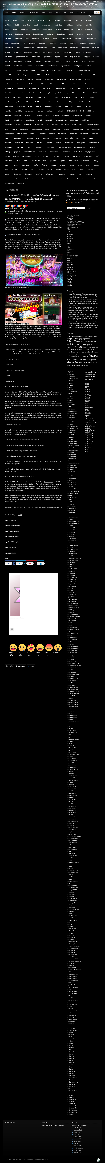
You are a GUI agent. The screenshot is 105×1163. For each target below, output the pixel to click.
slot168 (74, 124)
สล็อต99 (66, 170)
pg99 (68, 230)
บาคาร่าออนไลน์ (26, 165)
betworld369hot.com (38, 34)
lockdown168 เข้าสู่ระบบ (84, 70)
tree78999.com (46, 138)
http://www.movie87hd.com (74, 221)
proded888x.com (20, 106)
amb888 (36, 25)
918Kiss (23, 20)
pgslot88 (69, 279)
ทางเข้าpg (95, 161)
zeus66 (66, 156)
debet (6, 43)
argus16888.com (58, 25)
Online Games (33, 93)
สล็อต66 (69, 243)
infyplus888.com (49, 61)
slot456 (69, 241)
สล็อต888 (58, 170)
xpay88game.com (90, 152)
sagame (47, 115)
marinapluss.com (20, 79)
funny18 (57, 52)
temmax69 (51, 133)
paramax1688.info (92, 93)
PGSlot (83, 97)
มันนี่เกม (80, 165)
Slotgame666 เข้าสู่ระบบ (93, 124)
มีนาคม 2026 (77, 1139)
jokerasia (69, 282)
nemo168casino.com (34, 88)
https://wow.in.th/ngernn (12, 536)
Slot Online (54, 124)
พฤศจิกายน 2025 (78, 1148)
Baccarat (7, 29)
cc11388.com (35, 38)
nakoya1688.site (21, 88)
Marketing (38, 79)
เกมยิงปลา (16, 179)
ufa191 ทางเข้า (68, 138)
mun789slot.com (74, 84)
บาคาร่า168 (15, 165)
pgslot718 (91, 97)
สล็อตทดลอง (70, 267)
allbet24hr (17, 25)
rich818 (82, 111)
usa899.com (20, 147)
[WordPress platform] (98, 1161)
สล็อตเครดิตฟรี (28, 174)
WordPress (15, 1159)
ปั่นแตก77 (53, 165)
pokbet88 (80, 102)
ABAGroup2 (57, 20)
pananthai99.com (59, 93)
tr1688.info (30, 138)
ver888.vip (92, 147)
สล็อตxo (82, 170)
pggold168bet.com (65, 97)
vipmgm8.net (17, 152)
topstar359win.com (19, 138)
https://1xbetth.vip (71, 271)
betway (28, 34)
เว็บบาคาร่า (54, 179)
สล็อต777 (49, 170)
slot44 (68, 254)
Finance (53, 47)
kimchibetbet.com (52, 66)
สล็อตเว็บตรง (39, 174)
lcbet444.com (34, 70)
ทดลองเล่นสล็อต (73, 161)
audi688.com (69, 25)
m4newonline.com (68, 75)
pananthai (92, 341)
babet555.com (89, 25)
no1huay (71, 88)
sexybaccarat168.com (61, 120)
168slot (43, 12)
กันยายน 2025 (77, 1152)
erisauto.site (92, 43)
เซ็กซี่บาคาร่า (35, 179)
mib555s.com (18, 84)
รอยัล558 (88, 165)
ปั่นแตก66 (44, 165)
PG (14, 97)
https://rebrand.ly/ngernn (12, 531)
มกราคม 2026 (77, 1143)
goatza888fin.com (35, 56)
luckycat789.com (27, 75)
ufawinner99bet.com (94, 142)
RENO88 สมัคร (87, 347)
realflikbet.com (50, 111)
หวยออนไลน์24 (88, 174)
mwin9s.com (85, 84)
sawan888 (88, 115)
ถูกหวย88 (63, 161)
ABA (49, 20)
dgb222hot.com (15, 43)
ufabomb (91, 138)
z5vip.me (37, 156)
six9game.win (27, 124)
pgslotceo (49, 102)
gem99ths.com (87, 52)
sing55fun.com (85, 120)
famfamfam (38, 1159)
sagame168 (56, 115)
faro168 (18, 47)
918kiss (87, 397)
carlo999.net (8, 38)
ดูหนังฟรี (69, 236)
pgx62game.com (59, 102)
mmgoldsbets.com (30, 84)
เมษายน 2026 (77, 1136)
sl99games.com (39, 124)
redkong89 (60, 111)
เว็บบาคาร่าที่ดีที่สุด (66, 179)
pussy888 (69, 262)
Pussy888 (88, 106)
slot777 (81, 124)
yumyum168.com (26, 156)
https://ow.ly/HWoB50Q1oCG (13, 525)
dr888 (24, 43)
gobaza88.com (47, 56)
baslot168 (58, 29)
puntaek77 (79, 106)
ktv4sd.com (88, 66)
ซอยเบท (26, 161)
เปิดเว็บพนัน (45, 179)
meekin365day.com (61, 79)
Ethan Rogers (10, 201)
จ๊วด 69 (18, 161)
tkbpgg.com (95, 133)
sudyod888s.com (9, 133)
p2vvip (50, 93)
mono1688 (41, 84)
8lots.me (7, 20)
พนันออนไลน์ (62, 165)
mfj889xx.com (88, 79)
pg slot (69, 284)
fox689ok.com (17, 52)
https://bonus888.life (72, 257)
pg (86, 387)
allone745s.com (27, 25)
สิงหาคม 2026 (77, 1127)
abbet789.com (67, 20)
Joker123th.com (18, 66)
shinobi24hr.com (74, 120)
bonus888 (70, 34)
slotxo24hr (14, 129)
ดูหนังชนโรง (70, 238)
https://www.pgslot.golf (73, 227)
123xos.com (22, 12)
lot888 (18, 75)
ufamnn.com (49, 142)
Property (30, 106)
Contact (38, 1)
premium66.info (9, 106)
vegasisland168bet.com (65, 147)
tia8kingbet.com (84, 133)
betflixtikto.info (88, 29)
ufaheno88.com (19, 142)
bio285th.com (50, 34)
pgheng (76, 97)
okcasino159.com (91, 88)
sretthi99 (47, 129)
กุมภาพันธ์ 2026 (78, 1141)
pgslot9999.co (26, 102)
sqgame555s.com (37, 129)
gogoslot (69, 285)
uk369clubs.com (9, 147)
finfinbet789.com (62, 47)
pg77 (50, 97)
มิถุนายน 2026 (77, 1132)
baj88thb (15, 29)
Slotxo (6, 129)
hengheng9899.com (75, 56)
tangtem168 (33, 133)
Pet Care (7, 97)
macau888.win (92, 75)
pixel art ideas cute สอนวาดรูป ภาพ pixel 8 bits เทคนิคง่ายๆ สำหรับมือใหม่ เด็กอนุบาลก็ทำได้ (50, 4)
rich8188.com (90, 111)
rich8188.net (8, 115)
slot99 (68, 250)
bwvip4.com (80, 34)
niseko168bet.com (47, 88)
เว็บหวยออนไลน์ (91, 179)
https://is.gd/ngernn (10, 547)
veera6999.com (51, 147)
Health (65, 56)
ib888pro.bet (28, 61)
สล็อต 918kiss (15, 170)
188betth (58, 12)
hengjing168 (87, 56)
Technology (42, 133)
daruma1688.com (91, 38)
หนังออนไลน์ (72, 174)
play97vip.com (70, 102)
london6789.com (9, 75)
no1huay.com (79, 88)
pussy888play (18, 111)
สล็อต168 (24, 170)
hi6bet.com (96, 56)
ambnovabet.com (46, 25)
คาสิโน (97, 156)
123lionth (13, 12)
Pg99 (68, 344)
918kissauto (31, 20)
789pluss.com (92, 16)
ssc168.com (67, 129)
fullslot (68, 231)
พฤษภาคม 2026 (78, 1134)
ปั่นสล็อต (36, 165)
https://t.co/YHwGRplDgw (12, 542)
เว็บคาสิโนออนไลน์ (90, 421)
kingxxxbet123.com (65, 66)
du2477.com (53, 43)
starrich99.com (96, 129)
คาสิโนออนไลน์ (9, 161)
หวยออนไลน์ (21, 666)
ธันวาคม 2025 (77, 1146)
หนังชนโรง (70, 234)
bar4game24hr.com (47, 29)
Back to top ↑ (45, 1159)
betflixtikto (78, 29)
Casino (27, 38)
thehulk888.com (62, 133)
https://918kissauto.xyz (73, 215)
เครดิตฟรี (25, 179)
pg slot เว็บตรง (29, 97)
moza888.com (63, 84)
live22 (53, 70)
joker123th (7, 66)
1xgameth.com (81, 12)
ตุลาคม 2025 (77, 1150)
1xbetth (72, 12)
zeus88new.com (76, 156)
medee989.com (48, 79)
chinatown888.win (66, 38)
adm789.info (89, 20)
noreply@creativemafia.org (22, 629)
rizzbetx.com (17, 115)
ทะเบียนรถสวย (85, 161)
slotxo (68, 266)
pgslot (68, 228)
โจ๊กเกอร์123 (20, 183)
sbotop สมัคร (95, 347)
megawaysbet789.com (75, 79)
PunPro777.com (69, 106)
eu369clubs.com (9, 47)
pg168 (68, 248)
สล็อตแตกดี (62, 174)
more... (32, 666)
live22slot (60, 70)
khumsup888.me (40, 66)
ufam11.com (29, 142)
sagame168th (65, 115)
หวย (80, 174)
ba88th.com (79, 25)
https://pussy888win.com (73, 224)
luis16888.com (39, 75)
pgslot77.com (8, 102)
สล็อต (6, 170)
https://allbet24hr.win (72, 274)
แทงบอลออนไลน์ (9, 183)
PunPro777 (58, 106)
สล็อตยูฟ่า (7, 174)
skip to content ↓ (97, 1)
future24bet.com (67, 52)
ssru (88, 129)
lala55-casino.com (9, 70)
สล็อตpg (74, 170)
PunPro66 (38, 106)
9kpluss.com (41, 20)
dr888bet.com (32, 43)
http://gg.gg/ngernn (10, 553)
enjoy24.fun (82, 43)
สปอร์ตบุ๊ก (96, 165)
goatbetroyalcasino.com (22, 56)
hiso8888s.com (18, 61)
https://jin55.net (71, 249)
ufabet (83, 138)
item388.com (59, 61)
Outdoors (42, 93)
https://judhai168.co (72, 255)
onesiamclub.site (21, 93)
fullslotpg (37, 52)
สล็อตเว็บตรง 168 (50, 174)
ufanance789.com (68, 142)
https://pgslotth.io (71, 275)
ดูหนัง (44, 161)
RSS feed (69, 202)
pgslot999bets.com (38, 102)
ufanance (58, 142)
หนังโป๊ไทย (70, 269)
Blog (74, 1)
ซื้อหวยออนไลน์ (35, 161)
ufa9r (77, 138)
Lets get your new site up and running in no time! (56, 1)
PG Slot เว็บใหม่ (41, 97)
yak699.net (16, 156)
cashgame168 (18, 38)
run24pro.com (38, 115)
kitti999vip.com (78, 66)
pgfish (56, 97)
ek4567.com (73, 43)
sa (86, 393)
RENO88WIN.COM (71, 111)
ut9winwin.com (40, 147)
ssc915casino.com (78, 129)
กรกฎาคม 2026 (78, 1130)
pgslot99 (17, 102)
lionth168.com (44, 70)
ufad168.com (8, 142)
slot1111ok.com (65, 124)
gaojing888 (77, 52)
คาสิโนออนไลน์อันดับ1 (91, 423)
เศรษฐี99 (78, 365)
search (88, 1)
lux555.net (48, 75)
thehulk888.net (73, 133)
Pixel (24, 1159)
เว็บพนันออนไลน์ (78, 179)
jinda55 (68, 61)
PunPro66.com (48, 106)
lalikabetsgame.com (22, 70)
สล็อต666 (41, 170)
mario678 (30, 79)
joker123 (69, 220)
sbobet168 (7, 120)
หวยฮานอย (8, 179)
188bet (50, 12)
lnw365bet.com (70, 70)
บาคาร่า (7, 165)
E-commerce (63, 43)
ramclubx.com (29, 111)
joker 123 (69, 246)
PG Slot (20, 97)
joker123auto (92, 61)
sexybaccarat (70, 225)
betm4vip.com (19, 34)
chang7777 (56, 38)
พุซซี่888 (72, 165)
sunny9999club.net (22, 133)
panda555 (82, 93)
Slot (47, 124)
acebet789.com (78, 20)
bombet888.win (61, 34)
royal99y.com (28, 115)
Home (6, 12)
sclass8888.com (30, 120)
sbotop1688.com (18, 120)
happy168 (57, 56)
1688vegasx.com (33, 12)
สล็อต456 (33, 170)
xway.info (7, 156)
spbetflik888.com (24, 129)
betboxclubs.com (68, 29)
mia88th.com (8, 84)
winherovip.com (42, 152)
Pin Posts (80, 1)
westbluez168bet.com (29, 152)
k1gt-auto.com (28, 66)
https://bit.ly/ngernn (10, 520)
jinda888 (76, 61)
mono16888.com (51, 84)
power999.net (89, 102)
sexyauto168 (48, 120)
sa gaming (70, 218)
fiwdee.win (7, 52)
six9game (18, 124)
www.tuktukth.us (66, 152)
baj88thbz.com (24, 29)
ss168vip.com (56, 129)
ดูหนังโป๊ (87, 446)
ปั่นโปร (87, 403)
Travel (37, 138)
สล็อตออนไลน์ (17, 174)
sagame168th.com (77, 115)
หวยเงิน (20, 515)
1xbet (65, 12)
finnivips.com (85, 47)
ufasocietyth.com (81, 142)
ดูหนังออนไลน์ (53, 161)
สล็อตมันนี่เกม (91, 170)
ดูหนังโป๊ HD (88, 444)
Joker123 (83, 61)
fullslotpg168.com (47, 52)
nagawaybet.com (9, 88)
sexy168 (40, 120)
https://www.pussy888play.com (75, 223)
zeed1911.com (46, 156)
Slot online (88, 424)
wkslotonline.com (54, 152)
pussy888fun (8, 111)
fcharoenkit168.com (29, 47)
